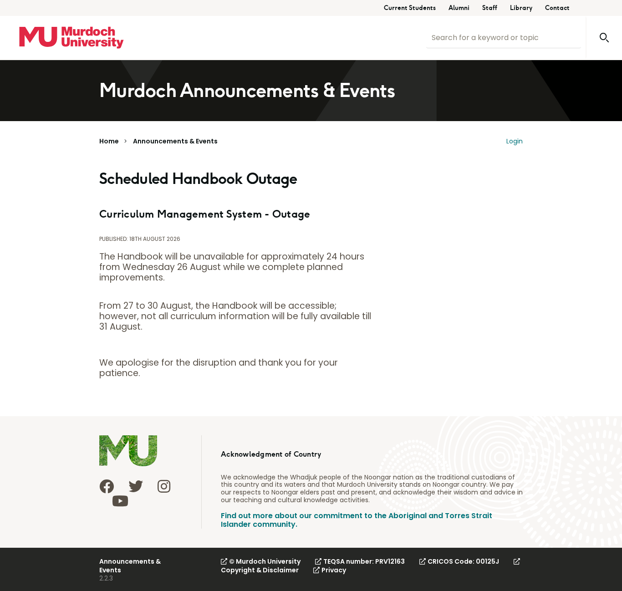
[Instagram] (164, 486)
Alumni (459, 8)
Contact (557, 8)
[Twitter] (135, 486)
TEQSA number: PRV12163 (364, 561)
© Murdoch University (265, 561)
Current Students (410, 8)
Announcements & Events (175, 141)
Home (109, 141)
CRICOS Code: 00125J (463, 561)
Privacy (333, 570)
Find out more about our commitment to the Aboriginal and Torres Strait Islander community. (356, 520)
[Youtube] (120, 501)
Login (514, 141)
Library (521, 8)
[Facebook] (106, 486)
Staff (489, 8)
